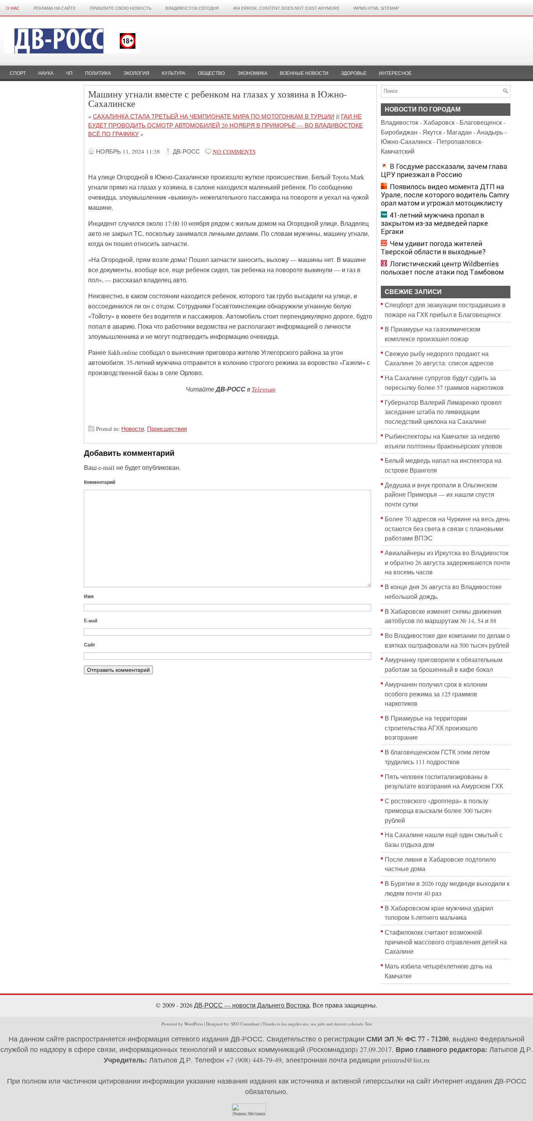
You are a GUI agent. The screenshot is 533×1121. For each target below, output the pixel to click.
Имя (89, 596)
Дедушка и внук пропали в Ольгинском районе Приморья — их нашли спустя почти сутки (441, 494)
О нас (13, 8)
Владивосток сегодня (192, 8)
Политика (98, 73)
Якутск (432, 132)
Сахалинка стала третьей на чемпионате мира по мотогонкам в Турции (213, 116)
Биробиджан (399, 132)
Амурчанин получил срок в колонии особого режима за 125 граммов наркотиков (436, 694)
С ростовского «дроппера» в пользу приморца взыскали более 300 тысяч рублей (438, 810)
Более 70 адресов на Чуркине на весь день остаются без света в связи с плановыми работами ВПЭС (447, 528)
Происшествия (167, 428)
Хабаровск (439, 122)
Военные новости (304, 73)
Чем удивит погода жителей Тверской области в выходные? (433, 247)
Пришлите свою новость (120, 8)
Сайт (89, 644)
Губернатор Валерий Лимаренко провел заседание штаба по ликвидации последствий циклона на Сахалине (443, 412)
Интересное (395, 73)
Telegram (263, 388)
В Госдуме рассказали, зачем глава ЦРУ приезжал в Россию (444, 170)
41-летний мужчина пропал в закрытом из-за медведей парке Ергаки (434, 223)
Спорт (18, 73)
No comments (234, 151)
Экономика (252, 73)
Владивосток (399, 122)
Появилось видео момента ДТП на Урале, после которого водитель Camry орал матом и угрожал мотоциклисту (445, 194)
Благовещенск (481, 122)
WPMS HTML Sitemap (376, 8)
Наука (45, 73)
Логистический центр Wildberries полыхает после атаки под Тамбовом (442, 268)
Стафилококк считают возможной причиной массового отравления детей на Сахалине (446, 942)
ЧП (69, 73)
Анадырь (490, 132)
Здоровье (353, 73)
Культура (173, 73)
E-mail (90, 620)
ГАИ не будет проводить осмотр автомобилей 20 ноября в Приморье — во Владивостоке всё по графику (225, 125)
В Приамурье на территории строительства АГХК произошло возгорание (431, 728)
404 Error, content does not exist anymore (286, 8)
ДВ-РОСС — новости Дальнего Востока (251, 1005)
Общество (211, 73)
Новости (132, 428)
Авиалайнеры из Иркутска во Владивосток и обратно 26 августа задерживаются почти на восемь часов (447, 562)
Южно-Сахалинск (406, 141)
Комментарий (99, 482)
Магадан (459, 132)
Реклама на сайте (55, 8)
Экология (136, 73)
